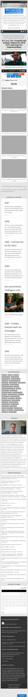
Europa (5, 382)
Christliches (6, 377)
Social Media (6, 404)
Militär (18, 398)
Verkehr (10, 410)
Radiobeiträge (17, 37)
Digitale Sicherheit (14, 380)
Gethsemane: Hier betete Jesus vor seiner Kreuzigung (14, 499)
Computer (20, 35)
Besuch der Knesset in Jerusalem (9, 551)
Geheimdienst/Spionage (8, 388)
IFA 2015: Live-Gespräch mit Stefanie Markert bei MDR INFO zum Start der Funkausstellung (14, 43)
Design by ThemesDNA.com (14, 687)
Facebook (16, 74)
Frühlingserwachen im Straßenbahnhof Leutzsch (12, 558)
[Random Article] (23, 31)
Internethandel (6, 392)
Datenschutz (6, 378)
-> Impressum (5, 661)
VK (9, 76)
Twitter (10, 74)
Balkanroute (18, 457)
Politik (5, 402)
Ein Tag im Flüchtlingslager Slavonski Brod (11, 569)
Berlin (15, 35)
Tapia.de (6, 624)
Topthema (15, 38)
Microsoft (5, 37)
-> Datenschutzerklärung (7, 658)
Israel (4, 394)
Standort (13, 406)
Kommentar (5, 396)
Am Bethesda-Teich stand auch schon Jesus (11, 523)
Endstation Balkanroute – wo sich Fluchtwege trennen (13, 566)
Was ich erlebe (18, 410)
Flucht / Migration (7, 386)
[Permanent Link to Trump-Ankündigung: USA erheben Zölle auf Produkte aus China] (14, 168)
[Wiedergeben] (3, 71)
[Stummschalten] (20, 71)
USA (4, 410)
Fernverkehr (14, 384)
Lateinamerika (15, 396)
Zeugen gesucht (5, 503)
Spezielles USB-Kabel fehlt (7, 572)
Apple (4, 35)
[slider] (24, 70)
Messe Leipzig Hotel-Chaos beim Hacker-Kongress (13, 536)
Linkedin (18, 76)
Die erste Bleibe (5, 547)
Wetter (5, 412)
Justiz (20, 394)
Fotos (16, 386)
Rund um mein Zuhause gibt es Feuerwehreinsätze (13, 527)
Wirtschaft (12, 412)
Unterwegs (18, 408)
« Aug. (3, 612)
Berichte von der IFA (10, 35)
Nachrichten (10, 37)
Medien (22, 36)
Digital (23, 35)
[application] (14, 70)
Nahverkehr (16, 400)
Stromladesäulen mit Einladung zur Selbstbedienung (13, 519)
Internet (12, 36)
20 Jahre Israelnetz (6, 549)
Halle (18, 388)
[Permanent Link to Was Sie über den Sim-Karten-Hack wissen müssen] (14, 122)
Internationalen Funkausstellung (9, 456)
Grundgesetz (17, 27)
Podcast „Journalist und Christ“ (9, 639)
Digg (13, 76)
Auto (4, 375)
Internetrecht (17, 36)
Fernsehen (5, 384)
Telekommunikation (7, 38)
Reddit (22, 74)
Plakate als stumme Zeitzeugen (9, 544)
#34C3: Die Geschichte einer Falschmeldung (11, 578)
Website (14, 84)
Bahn (10, 375)
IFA (8, 36)
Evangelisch (13, 382)
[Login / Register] (26, 31)
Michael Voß (9, 49)
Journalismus (12, 394)
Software (22, 37)
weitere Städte (20, 38)
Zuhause (3, 505)
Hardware (6, 36)
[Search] (21, 31)
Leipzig (4, 398)
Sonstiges (5, 406)
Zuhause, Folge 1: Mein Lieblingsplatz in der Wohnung (13, 540)
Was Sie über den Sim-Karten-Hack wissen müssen (14, 133)
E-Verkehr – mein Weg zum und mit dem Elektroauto (13, 646)
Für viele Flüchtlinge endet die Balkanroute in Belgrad (13, 508)
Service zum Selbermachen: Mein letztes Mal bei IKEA (13, 574)
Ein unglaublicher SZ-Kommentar (9, 485)
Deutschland (15, 378)
